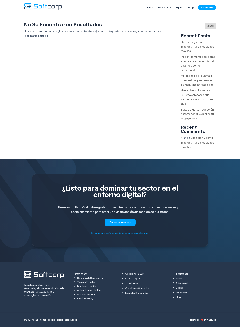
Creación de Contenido (137, 288)
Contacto (207, 7)
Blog (191, 7)
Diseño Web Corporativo (90, 278)
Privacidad (181, 292)
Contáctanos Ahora (120, 222)
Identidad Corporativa (136, 293)
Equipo (180, 7)
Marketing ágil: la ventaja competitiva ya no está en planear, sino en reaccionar (197, 80)
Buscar (210, 25)
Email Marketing (85, 298)
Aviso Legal (182, 283)
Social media (131, 283)
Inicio (150, 7)
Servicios (163, 7)
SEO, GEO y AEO (134, 278)
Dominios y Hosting (87, 286)
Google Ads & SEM (134, 273)
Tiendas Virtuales (86, 282)
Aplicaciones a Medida (89, 290)
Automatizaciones (86, 294)
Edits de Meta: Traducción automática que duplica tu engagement (197, 114)
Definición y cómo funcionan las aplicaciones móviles (197, 46)
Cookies (180, 288)
